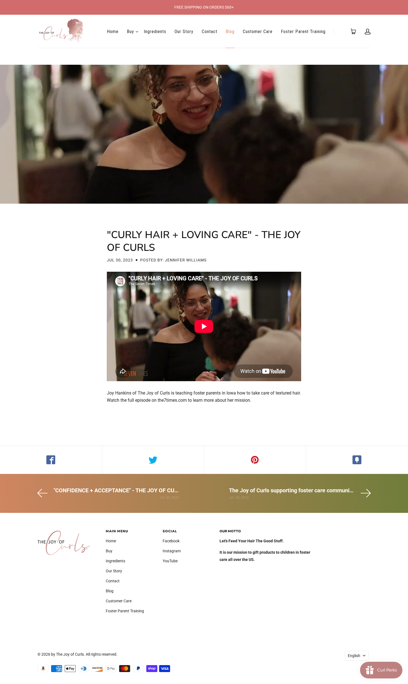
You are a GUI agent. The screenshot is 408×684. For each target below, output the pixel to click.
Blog (230, 31)
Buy (130, 31)
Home (113, 31)
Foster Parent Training (303, 31)
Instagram (172, 551)
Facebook (171, 541)
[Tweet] (153, 460)
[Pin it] (255, 460)
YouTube (170, 561)
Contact (209, 31)
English (354, 655)
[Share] (51, 460)
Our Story (184, 31)
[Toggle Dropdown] (136, 31)
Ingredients (155, 31)
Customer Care (258, 31)
